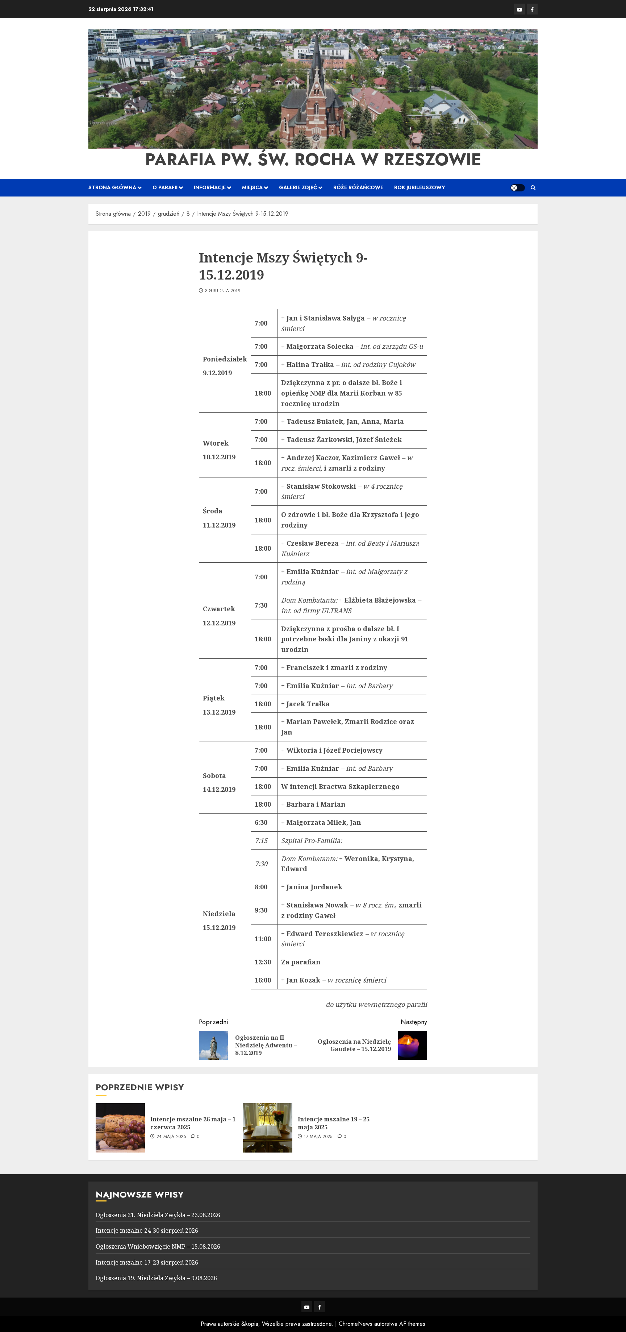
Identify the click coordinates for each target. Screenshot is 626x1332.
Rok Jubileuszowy (419, 187)
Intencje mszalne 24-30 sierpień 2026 (147, 1230)
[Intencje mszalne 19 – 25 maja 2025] (267, 1128)
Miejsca (252, 187)
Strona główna (112, 187)
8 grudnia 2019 (223, 291)
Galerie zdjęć (298, 187)
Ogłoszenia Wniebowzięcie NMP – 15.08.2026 (158, 1246)
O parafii (165, 187)
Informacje (210, 187)
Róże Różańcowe (358, 187)
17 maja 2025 (318, 1137)
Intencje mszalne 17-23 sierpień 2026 (147, 1262)
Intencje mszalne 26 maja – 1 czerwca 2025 (192, 1123)
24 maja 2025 (171, 1137)
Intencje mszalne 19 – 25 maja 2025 (334, 1123)
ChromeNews (355, 1324)
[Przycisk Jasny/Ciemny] (517, 187)
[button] (533, 188)
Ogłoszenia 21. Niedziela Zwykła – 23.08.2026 (158, 1215)
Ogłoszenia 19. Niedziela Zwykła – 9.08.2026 (156, 1278)
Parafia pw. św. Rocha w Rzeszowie (313, 159)
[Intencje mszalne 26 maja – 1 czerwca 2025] (120, 1128)
